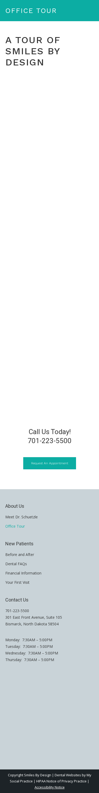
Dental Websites (68, 775)
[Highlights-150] (49, 327)
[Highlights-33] (49, 383)
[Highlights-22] (49, 160)
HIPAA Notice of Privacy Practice (61, 781)
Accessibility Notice (50, 787)
